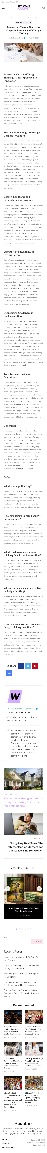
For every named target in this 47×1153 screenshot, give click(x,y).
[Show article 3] (22, 929)
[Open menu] (4, 8)
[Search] (42, 8)
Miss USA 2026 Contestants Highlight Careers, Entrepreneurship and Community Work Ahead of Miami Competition (13, 1100)
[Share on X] (28, 666)
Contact (5, 1144)
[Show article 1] (16, 929)
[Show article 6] (30, 929)
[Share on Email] (9, 673)
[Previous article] (7, 888)
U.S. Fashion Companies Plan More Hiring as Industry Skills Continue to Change (13, 1063)
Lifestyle (13, 18)
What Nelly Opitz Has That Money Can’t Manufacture (22, 975)
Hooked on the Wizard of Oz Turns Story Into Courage (22, 958)
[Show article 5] (27, 929)
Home (6, 18)
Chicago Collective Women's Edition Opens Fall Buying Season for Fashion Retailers (21, 993)
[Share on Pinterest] (35, 666)
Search (7, 937)
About (4, 1140)
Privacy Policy (8, 1148)
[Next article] (39, 888)
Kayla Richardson (15, 38)
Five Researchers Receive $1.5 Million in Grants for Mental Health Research (21, 983)
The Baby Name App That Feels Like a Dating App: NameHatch (21, 967)
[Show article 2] (19, 929)
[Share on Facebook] (21, 666)
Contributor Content (23, 22)
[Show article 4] (25, 929)
